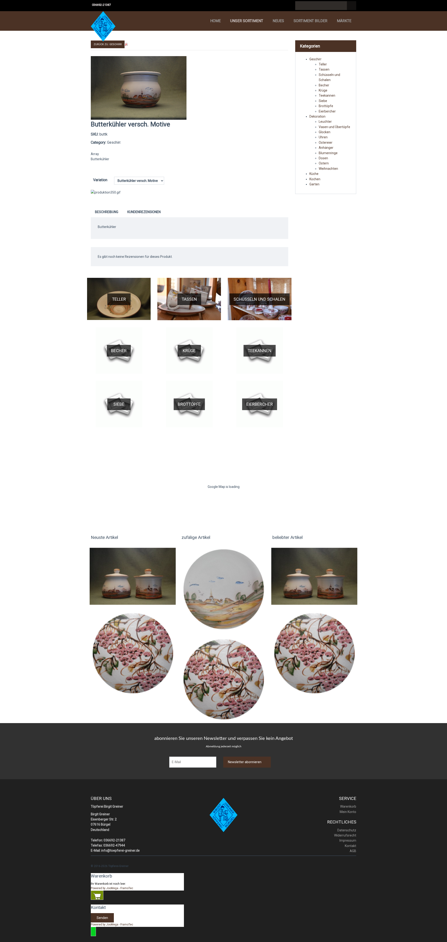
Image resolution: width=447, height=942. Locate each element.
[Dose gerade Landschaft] (133, 576)
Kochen (314, 179)
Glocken (324, 132)
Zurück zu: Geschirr (108, 44)
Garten (314, 184)
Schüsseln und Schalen (259, 299)
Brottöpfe (189, 404)
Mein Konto (348, 812)
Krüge (189, 350)
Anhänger (326, 148)
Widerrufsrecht (345, 835)
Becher (119, 350)
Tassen (189, 299)
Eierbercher (259, 404)
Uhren (323, 137)
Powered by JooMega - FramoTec (112, 888)
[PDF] (126, 44)
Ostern (324, 163)
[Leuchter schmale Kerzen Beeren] (133, 653)
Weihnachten (328, 168)
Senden (102, 918)
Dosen (323, 158)
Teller (119, 299)
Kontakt (350, 846)
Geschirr (315, 59)
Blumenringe (328, 153)
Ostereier (325, 142)
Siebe (118, 404)
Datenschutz (346, 830)
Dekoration (317, 116)
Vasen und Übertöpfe (334, 127)
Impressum (347, 840)
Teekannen (259, 350)
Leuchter (325, 121)
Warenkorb (348, 806)
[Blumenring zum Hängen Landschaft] (223, 589)
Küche (313, 174)
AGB (353, 851)
